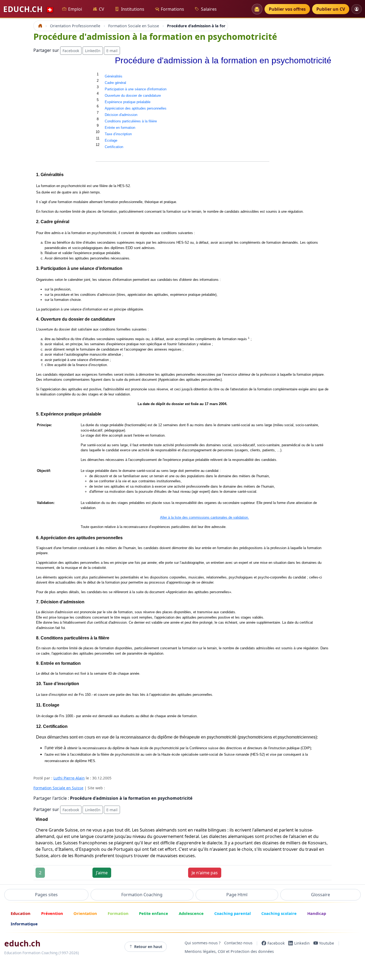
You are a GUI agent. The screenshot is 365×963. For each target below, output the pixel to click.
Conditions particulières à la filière (131, 121)
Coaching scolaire (279, 913)
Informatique (24, 923)
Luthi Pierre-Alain (69, 778)
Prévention (52, 913)
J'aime (102, 873)
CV (101, 9)
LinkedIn (92, 50)
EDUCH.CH (28, 9)
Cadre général (115, 83)
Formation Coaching (141, 895)
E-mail (112, 50)
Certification (114, 147)
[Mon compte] (356, 9)
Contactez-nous (238, 943)
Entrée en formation (120, 128)
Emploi (75, 9)
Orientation (85, 913)
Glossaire (320, 895)
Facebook (71, 50)
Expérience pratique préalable (127, 102)
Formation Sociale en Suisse (58, 787)
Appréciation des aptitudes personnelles (135, 108)
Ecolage (111, 140)
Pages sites (46, 895)
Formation (118, 913)
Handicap (316, 913)
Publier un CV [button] (330, 9)
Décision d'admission (121, 115)
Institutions (132, 9)
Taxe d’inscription (118, 134)
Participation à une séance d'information (135, 89)
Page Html (236, 895)
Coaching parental (232, 913)
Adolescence (191, 913)
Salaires (209, 9)
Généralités (113, 76)
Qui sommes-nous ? (202, 943)
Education (20, 913)
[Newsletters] (257, 9)
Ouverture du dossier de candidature (133, 96)
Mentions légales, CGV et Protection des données (229, 951)
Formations (172, 9)
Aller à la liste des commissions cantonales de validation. (204, 517)
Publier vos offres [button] (287, 9)
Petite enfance (153, 913)
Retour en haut (148, 946)
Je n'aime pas (205, 873)
